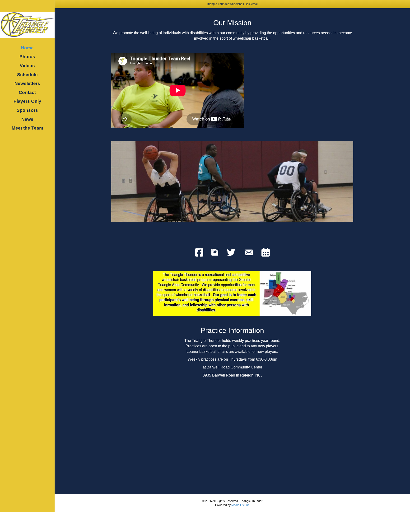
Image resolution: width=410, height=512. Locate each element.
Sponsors (27, 110)
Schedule (27, 74)
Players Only (27, 101)
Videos (27, 65)
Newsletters (27, 83)
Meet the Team (27, 128)
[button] (123, 188)
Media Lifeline (240, 505)
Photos (27, 56)
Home (27, 47)
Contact (27, 92)
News (27, 119)
